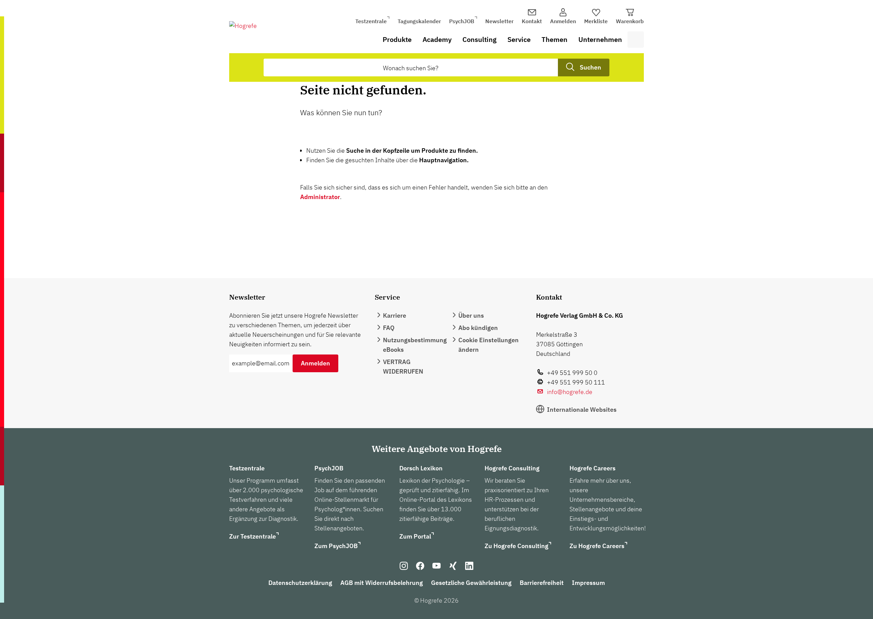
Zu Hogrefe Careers (596, 546)
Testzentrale (371, 21)
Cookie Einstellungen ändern (488, 344)
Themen (554, 39)
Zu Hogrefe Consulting (516, 546)
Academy (437, 39)
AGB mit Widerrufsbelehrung (381, 583)
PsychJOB (461, 21)
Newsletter (499, 21)
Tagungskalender (419, 21)
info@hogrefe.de (569, 392)
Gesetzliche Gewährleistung (471, 583)
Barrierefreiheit (542, 583)
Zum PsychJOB (336, 546)
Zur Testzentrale (252, 536)
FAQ (389, 328)
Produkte (397, 39)
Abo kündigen (478, 328)
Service (519, 39)
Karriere (394, 315)
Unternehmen (600, 39)
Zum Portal (415, 536)
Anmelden (315, 363)
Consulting (479, 39)
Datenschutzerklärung (300, 583)
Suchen (590, 67)
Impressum (588, 583)
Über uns (471, 315)
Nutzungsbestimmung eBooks (415, 344)
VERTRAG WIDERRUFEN (403, 366)
